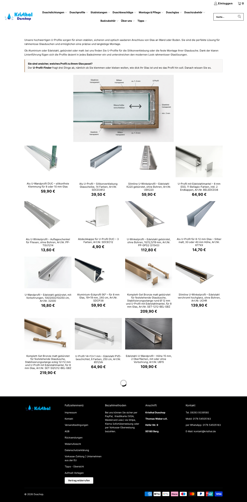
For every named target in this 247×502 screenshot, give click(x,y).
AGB (67, 431)
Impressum (71, 412)
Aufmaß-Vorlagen (74, 472)
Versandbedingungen (76, 424)
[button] (54, 12)
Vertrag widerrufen (79, 480)
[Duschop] (18, 16)
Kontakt (69, 418)
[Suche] (239, 17)
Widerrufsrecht (73, 443)
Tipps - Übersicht (74, 466)
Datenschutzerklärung (77, 450)
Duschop (38, 494)
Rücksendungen (74, 437)
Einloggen (225, 3)
